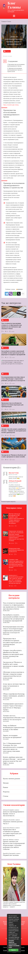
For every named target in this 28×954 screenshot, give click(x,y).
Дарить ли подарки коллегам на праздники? (12, 736)
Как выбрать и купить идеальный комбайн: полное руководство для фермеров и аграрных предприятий (14, 618)
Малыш (6, 783)
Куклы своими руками (11, 779)
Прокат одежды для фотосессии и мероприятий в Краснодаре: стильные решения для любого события (14, 845)
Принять (13, 950)
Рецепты (6, 792)
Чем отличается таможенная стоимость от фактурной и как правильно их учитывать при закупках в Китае (14, 606)
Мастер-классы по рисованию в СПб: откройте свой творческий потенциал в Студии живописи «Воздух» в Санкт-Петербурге (16, 518)
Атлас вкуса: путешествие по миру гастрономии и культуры (14, 686)
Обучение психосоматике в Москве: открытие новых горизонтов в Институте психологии (13, 675)
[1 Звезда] (17, 289)
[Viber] (11, 294)
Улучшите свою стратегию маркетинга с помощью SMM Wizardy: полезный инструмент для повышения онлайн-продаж (16, 563)
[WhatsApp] (15, 294)
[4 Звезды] (20, 289)
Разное (5, 787)
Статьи (5, 796)
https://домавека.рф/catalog (10, 105)
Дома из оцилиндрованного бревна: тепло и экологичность (13, 814)
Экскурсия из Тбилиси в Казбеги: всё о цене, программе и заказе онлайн (13, 664)
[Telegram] (6, 294)
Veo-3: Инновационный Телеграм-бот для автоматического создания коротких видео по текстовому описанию (13, 747)
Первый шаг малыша (11, 855)
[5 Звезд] (22, 289)
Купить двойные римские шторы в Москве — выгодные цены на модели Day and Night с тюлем (14, 760)
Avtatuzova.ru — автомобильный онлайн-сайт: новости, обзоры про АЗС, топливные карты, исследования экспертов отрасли (16, 579)
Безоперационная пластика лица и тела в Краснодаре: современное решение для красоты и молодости (13, 630)
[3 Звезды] (19, 289)
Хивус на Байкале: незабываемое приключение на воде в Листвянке (14, 727)
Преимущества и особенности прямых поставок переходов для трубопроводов (12, 641)
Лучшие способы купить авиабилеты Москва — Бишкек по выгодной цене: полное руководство (13, 653)
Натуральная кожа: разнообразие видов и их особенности (16, 550)
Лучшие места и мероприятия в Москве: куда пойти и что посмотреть (14, 717)
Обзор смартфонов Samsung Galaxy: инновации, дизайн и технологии (14, 696)
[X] (19, 294)
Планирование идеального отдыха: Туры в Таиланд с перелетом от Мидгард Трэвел (13, 707)
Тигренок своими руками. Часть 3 (13, 822)
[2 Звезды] (18, 289)
